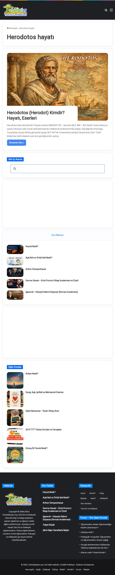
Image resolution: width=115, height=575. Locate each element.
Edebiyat (46, 569)
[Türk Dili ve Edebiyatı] (15, 10)
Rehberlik (104, 498)
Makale (84, 498)
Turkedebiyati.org (35, 565)
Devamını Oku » (16, 142)
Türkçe (55, 569)
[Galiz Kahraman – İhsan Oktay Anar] (15, 417)
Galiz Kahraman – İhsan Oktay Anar (42, 411)
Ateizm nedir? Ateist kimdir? (93, 552)
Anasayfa (13, 28)
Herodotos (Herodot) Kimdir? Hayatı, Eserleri (36, 115)
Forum (78, 569)
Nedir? (93, 498)
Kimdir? (93, 493)
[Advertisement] (57, 203)
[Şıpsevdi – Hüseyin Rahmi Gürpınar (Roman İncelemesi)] (15, 295)
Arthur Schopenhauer (36, 269)
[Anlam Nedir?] (15, 380)
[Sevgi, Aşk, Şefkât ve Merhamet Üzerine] (15, 399)
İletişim (86, 569)
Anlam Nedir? (32, 373)
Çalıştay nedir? (87, 532)
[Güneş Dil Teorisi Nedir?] (15, 455)
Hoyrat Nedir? (32, 246)
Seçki (38, 569)
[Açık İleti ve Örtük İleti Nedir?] (15, 260)
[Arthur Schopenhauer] (15, 272)
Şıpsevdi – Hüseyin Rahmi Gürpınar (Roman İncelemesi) (52, 292)
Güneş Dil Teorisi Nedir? (36, 448)
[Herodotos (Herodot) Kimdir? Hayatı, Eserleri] (57, 87)
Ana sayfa (29, 569)
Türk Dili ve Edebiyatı (89, 509)
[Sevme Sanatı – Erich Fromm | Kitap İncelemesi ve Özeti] (15, 283)
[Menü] (111, 11)
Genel (83, 493)
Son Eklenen (57, 235)
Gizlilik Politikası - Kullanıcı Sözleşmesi (77, 565)
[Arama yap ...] (106, 11)
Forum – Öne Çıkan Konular (93, 517)
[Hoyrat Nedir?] (15, 249)
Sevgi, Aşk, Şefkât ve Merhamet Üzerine (44, 392)
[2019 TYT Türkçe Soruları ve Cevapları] (15, 436)
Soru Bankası (86, 504)
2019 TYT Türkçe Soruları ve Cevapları (44, 429)
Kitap (102, 493)
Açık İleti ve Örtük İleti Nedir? (39, 257)
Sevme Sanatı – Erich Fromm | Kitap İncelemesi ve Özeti (52, 280)
